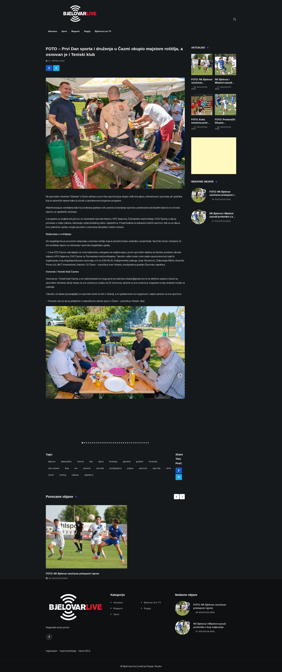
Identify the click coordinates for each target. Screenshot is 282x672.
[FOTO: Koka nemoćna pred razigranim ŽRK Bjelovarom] (202, 104)
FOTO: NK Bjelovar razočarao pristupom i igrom (72, 573)
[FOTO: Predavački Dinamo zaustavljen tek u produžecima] (225, 104)
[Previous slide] (50, 375)
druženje (113, 461)
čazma (80, 461)
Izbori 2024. (84, 651)
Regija (87, 31)
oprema (86, 468)
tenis (168, 468)
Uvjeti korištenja (68, 651)
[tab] (82, 443)
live (76, 468)
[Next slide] (180, 375)
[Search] (234, 19)
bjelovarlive (66, 461)
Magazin (75, 31)
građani (139, 461)
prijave (130, 468)
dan (91, 461)
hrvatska (153, 461)
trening (62, 475)
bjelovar (52, 461)
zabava (75, 475)
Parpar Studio (154, 666)
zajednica (88, 475)
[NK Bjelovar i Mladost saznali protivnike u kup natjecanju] (225, 64)
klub (67, 468)
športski (157, 468)
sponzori (143, 468)
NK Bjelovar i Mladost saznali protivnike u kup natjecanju (222, 216)
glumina (126, 461)
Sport (64, 31)
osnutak (100, 468)
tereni (51, 475)
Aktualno (52, 31)
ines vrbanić (53, 468)
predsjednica (115, 468)
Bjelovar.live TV (103, 31)
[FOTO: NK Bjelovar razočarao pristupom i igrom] (202, 64)
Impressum (51, 651)
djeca (101, 461)
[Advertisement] (213, 155)
